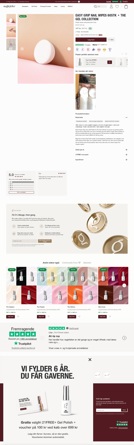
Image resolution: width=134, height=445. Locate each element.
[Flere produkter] (124, 285)
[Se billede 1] (11, 20)
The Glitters (71, 307)
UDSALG (70, 6)
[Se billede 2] (11, 32)
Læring (63, 6)
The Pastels (40, 307)
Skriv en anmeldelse (21, 192)
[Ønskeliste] (117, 6)
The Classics (10, 307)
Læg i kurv (10, 316)
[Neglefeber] (9, 6)
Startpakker (25, 6)
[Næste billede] (69, 48)
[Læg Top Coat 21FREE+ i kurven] (109, 62)
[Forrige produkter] (10, 285)
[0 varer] (126, 6)
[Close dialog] (90, 359)
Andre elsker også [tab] (51, 262)
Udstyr (56, 6)
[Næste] (126, 54)
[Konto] (111, 6)
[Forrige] (122, 54)
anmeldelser (123, 428)
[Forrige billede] (22, 48)
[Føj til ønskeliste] (18, 316)
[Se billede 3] (11, 44)
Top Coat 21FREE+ (91, 60)
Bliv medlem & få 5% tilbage (44, 240)
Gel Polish (34, 6)
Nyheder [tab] (87, 262)
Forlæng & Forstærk (45, 6)
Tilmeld (124, 410)
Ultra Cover (101, 307)
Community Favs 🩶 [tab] (71, 262)
